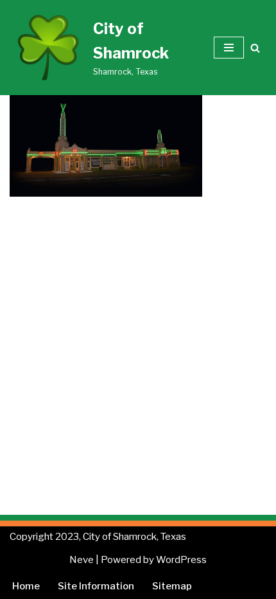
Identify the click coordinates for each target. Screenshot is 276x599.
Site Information (96, 586)
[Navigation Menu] (229, 47)
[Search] (255, 48)
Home (26, 586)
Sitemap (172, 586)
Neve (81, 560)
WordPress (181, 560)
